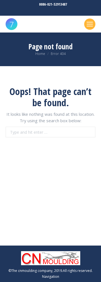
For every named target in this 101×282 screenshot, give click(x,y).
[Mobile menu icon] (89, 24)
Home (40, 53)
